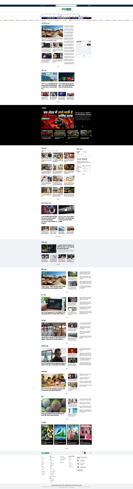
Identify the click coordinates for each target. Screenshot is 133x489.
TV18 (69, 460)
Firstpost (70, 459)
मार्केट (44, 14)
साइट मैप (77, 485)
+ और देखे (58, 66)
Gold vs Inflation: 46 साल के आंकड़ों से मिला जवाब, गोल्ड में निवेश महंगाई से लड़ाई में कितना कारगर (69, 172)
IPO (55, 14)
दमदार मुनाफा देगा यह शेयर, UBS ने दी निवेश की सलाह (59, 138)
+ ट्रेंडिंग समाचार (58, 264)
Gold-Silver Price (43, 16)
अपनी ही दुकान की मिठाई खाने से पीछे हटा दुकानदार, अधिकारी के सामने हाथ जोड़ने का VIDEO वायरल (70, 260)
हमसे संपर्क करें (57, 485)
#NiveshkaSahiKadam (84, 16)
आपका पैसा (50, 14)
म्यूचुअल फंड (43, 474)
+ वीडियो (66, 142)
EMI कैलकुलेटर (52, 480)
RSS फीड (80, 485)
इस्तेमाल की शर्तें (71, 485)
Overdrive (70, 465)
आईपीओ (51, 466)
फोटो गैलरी (67, 14)
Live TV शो (43, 468)
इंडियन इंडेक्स (58, 16)
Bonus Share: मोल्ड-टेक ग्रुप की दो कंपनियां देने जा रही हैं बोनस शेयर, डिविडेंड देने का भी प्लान (62, 98)
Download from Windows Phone (82, 467)
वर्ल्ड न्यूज (43, 320)
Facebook (83, 453)
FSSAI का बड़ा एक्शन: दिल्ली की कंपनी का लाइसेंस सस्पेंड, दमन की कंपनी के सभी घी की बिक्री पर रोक (69, 26)
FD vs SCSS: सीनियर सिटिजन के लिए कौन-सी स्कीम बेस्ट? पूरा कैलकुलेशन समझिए (69, 42)
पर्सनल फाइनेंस (43, 473)
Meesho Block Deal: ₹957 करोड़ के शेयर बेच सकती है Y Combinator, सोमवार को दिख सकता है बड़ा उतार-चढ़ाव (45, 98)
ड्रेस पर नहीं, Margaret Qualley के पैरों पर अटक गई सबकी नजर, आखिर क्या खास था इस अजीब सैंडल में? (62, 260)
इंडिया (53, 14)
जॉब (65, 16)
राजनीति (43, 461)
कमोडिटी (74, 14)
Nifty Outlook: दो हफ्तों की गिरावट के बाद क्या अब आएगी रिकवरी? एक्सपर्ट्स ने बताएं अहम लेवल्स (46, 60)
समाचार (47, 14)
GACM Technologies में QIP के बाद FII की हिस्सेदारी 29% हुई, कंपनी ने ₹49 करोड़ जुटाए (69, 63)
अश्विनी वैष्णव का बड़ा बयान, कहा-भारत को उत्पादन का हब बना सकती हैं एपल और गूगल (45, 232)
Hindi (43, 5)
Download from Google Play (82, 460)
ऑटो (51, 16)
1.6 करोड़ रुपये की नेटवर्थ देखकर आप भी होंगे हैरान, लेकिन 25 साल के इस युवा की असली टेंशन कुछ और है (65, 246)
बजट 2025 (43, 458)
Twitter (85, 453)
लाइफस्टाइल (54, 16)
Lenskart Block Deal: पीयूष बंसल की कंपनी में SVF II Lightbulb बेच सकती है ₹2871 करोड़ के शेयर (70, 98)
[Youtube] (90, 453)
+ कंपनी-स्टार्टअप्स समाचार (58, 236)
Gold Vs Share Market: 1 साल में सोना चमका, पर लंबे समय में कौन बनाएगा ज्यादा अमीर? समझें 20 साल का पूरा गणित (69, 195)
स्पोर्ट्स (70, 16)
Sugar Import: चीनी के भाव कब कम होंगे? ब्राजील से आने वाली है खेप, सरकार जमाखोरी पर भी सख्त (52, 39)
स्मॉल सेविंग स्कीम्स (62, 459)
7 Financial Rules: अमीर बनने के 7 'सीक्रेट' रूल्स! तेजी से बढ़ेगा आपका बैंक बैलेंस (46, 195)
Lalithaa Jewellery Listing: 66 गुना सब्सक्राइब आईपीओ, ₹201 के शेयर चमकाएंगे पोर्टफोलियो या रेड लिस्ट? (69, 54)
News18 (70, 457)
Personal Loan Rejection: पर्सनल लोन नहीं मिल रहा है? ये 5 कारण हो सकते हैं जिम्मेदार (58, 50)
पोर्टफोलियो (43, 463)
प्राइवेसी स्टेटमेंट (67, 485)
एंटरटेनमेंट (72, 16)
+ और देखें (84, 55)
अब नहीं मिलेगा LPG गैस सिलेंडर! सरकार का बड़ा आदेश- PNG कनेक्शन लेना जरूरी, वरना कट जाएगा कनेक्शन (69, 60)
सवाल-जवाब (61, 462)
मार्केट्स (42, 464)
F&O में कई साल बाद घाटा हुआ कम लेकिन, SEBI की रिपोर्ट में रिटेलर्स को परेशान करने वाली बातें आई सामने (66, 85)
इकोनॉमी (51, 462)
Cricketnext (70, 463)
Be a (72, 10)
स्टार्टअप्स (51, 468)
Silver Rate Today (52, 471)
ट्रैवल (64, 14)
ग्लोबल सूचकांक (77, 16)
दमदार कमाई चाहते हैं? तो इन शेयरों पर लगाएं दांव (72, 138)
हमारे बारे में (52, 485)
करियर (75, 485)
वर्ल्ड (47, 16)
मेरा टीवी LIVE (78, 14)
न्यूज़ (42, 459)
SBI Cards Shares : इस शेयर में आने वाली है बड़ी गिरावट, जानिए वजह (46, 138)
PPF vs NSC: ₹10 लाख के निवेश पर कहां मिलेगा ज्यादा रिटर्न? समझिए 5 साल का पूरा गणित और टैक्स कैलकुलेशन (69, 48)
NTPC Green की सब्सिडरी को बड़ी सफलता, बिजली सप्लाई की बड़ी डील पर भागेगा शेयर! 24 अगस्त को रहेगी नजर (49, 86)
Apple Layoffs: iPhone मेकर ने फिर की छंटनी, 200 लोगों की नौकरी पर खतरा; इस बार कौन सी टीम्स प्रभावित (66, 219)
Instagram (87, 453)
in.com (70, 462)
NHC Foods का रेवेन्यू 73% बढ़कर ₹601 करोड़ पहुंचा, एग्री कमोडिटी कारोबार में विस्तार (69, 33)
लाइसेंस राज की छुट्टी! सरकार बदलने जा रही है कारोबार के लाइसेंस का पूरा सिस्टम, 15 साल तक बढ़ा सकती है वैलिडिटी (61, 232)
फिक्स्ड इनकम (43, 471)
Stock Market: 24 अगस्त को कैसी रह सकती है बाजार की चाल (85, 138)
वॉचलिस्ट (43, 466)
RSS (89, 453)
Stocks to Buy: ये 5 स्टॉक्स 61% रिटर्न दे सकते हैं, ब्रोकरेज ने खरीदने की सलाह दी (69, 29)
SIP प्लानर (51, 482)
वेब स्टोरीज (58, 14)
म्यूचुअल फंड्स (52, 463)
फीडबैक (60, 485)
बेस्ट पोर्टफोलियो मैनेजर (63, 457)
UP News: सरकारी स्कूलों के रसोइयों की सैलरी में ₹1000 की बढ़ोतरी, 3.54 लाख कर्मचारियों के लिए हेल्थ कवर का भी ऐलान (69, 45)
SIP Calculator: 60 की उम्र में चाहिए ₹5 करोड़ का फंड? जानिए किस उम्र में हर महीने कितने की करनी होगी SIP (58, 195)
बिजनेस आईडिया (52, 473)
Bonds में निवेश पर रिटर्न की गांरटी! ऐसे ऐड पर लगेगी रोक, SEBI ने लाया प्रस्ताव (53, 98)
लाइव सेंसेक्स (62, 456)
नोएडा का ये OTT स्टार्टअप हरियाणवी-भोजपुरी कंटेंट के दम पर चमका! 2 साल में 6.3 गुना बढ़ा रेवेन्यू (70, 232)
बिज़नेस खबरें (51, 457)
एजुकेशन (63, 16)
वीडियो (70, 14)
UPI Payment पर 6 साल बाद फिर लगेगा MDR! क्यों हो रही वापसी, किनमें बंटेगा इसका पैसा (46, 183)
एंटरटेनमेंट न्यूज (44, 346)
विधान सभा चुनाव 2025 (53, 476)
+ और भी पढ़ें (58, 199)
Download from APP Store (82, 463)
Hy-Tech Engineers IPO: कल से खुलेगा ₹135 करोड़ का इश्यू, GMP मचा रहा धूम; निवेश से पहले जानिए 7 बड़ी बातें (47, 50)
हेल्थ (61, 14)
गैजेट (49, 16)
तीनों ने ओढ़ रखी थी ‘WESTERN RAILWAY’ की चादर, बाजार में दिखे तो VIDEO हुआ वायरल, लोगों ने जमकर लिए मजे (45, 260)
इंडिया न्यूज (43, 269)
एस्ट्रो (67, 16)
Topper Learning (71, 466)
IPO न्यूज (43, 295)
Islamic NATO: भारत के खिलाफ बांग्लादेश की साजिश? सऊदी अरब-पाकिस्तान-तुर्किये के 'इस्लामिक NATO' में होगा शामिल (69, 36)
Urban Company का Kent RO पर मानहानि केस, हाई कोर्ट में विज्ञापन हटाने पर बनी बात (57, 60)
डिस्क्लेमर (63, 485)
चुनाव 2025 (51, 474)
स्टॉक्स (51, 460)
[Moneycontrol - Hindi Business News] (66, 9)
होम (41, 14)
